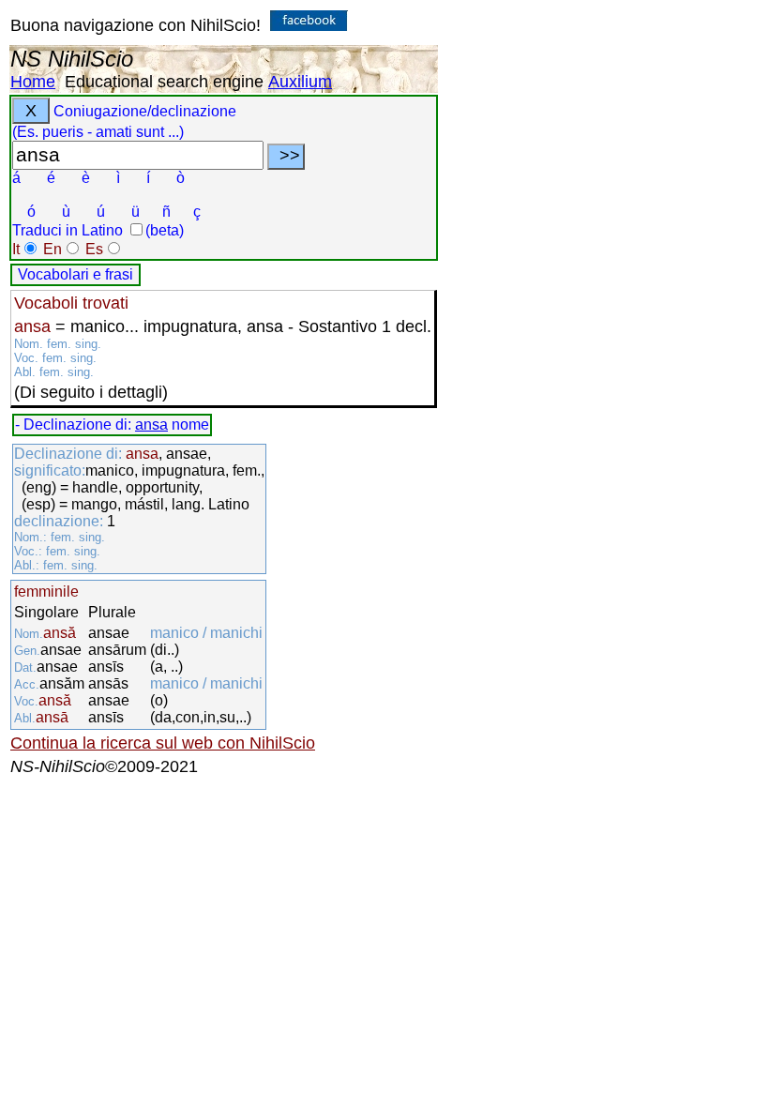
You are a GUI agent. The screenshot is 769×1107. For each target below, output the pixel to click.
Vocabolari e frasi (75, 274)
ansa (151, 424)
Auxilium (300, 81)
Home (32, 81)
